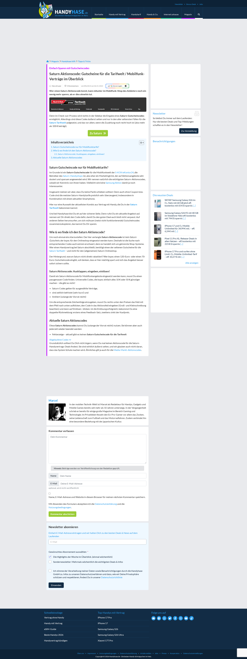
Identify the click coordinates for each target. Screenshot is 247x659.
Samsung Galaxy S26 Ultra (111, 634)
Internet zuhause (171, 14)
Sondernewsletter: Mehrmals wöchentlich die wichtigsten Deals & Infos (88, 561)
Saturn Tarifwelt (57, 250)
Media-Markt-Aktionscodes (127, 350)
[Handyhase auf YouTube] (186, 618)
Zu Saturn (96, 133)
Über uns (80, 653)
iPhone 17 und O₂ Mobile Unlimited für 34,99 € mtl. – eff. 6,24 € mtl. (180, 228)
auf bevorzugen (115, 86)
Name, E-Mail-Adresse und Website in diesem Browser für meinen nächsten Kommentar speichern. (97, 497)
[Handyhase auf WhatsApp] (164, 618)
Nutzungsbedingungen (60, 507)
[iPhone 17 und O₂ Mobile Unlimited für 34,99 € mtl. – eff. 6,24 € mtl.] (158, 228)
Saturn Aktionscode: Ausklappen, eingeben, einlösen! (81, 154)
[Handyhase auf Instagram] (181, 618)
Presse (164, 653)
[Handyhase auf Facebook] (175, 618)
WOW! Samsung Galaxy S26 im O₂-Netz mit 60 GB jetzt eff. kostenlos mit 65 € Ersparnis (180, 203)
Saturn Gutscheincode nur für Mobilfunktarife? (76, 147)
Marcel (53, 400)
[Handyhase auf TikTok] (191, 618)
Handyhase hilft (68, 61)
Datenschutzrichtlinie (111, 577)
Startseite (99, 14)
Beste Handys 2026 (53, 634)
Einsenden (56, 585)
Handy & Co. (152, 14)
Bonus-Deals (191, 4)
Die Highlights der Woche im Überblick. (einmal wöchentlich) (82, 556)
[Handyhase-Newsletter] (153, 618)
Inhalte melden (145, 653)
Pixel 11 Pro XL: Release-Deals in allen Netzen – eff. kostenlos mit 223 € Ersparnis (181, 241)
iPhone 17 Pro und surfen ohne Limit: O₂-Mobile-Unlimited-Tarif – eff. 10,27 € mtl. (181, 254)
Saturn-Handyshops (73, 175)
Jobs (201, 4)
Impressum (91, 653)
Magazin (188, 14)
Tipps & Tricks (84, 61)
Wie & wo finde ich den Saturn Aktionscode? (74, 150)
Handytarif (136, 14)
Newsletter (179, 4)
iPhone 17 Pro (105, 617)
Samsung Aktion (114, 182)
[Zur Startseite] (47, 61)
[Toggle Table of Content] (140, 142)
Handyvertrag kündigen (55, 640)
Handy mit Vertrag (117, 14)
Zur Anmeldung (189, 130)
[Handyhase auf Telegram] (159, 618)
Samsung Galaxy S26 (108, 629)
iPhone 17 (103, 623)
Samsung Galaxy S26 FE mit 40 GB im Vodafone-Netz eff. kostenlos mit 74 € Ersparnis (181, 215)
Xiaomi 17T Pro (105, 640)
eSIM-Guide (50, 629)
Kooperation (175, 653)
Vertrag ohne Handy (54, 617)
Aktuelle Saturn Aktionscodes (67, 157)
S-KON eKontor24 (124, 172)
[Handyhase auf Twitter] (170, 618)
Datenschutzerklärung (106, 503)
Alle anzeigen (191, 262)
